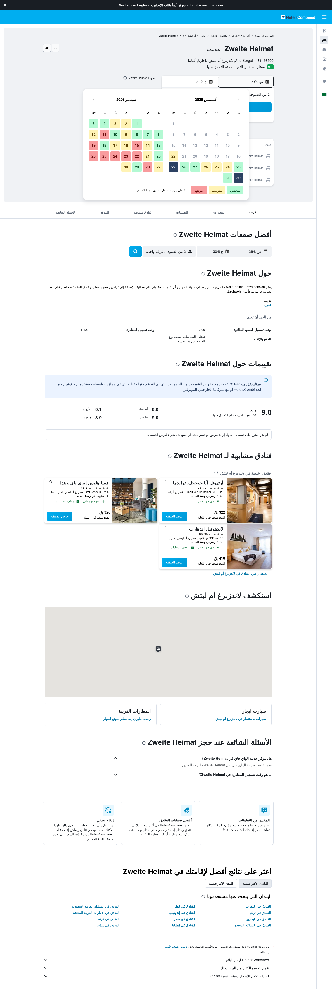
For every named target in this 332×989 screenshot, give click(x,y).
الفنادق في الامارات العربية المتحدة (96, 912)
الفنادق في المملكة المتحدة (253, 925)
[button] (5, 5)
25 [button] (217, 167)
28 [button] (184, 167)
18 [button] (217, 156)
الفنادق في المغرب (258, 906)
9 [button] (239, 145)
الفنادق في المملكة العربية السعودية (95, 906)
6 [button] (195, 134)
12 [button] (206, 145)
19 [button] (206, 156)
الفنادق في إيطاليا (183, 925)
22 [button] (173, 156)
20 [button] (195, 156)
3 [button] (228, 134)
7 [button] (184, 134)
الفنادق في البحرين (258, 919)
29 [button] (173, 167)
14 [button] (184, 145)
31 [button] (228, 177)
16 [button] (238, 156)
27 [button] (195, 167)
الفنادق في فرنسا (107, 919)
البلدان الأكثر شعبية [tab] (255, 883)
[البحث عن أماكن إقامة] (324, 40)
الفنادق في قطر (184, 906)
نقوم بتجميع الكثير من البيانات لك (244, 967)
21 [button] (184, 156)
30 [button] (238, 177)
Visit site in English (134, 5)
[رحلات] (324, 81)
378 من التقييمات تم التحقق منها (231, 66)
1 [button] (174, 123)
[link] (240, 573)
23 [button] (238, 167)
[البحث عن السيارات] (324, 49)
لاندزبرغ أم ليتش (196, 35)
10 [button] (228, 145)
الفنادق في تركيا (260, 912)
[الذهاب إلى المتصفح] (324, 68)
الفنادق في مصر (184, 919)
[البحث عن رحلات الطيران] (324, 30)
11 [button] (217, 145)
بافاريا (223, 35)
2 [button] (239, 134)
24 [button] (228, 167)
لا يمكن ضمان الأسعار (175, 946)
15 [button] (173, 145)
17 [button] (228, 156)
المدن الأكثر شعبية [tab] (221, 883)
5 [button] (206, 134)
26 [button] (206, 167)
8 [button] (174, 134)
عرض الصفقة (174, 516)
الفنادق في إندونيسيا (182, 912)
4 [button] (217, 134)
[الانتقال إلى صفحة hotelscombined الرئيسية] (298, 17)
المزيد (268, 305)
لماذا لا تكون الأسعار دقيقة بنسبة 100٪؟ (239, 976)
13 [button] (195, 145)
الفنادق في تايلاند (108, 925)
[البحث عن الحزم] (324, 59)
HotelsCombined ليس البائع (247, 959)
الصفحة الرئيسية (264, 35)
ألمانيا (246, 35)
